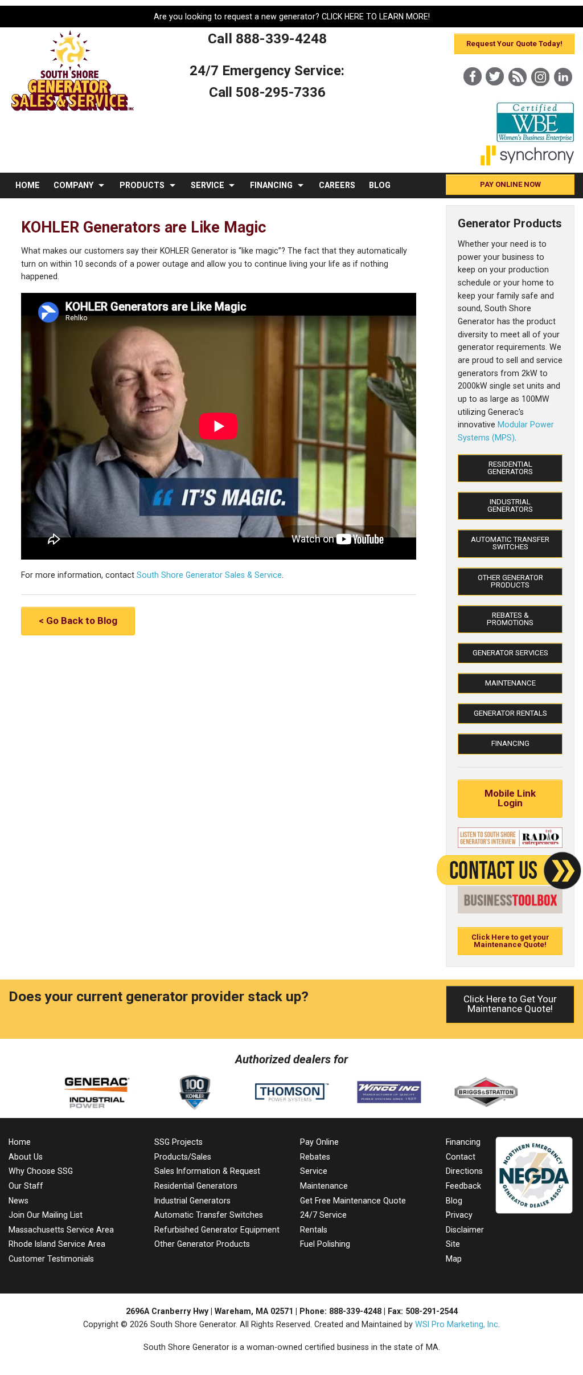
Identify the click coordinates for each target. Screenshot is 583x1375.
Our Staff (26, 1185)
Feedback (463, 1185)
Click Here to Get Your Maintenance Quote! (510, 1003)
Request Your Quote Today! (514, 43)
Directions (464, 1171)
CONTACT (35, 210)
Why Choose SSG (41, 1171)
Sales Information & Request (207, 1171)
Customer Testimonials (51, 1258)
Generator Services (510, 652)
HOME (27, 185)
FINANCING (271, 185)
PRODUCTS (142, 185)
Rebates (315, 1156)
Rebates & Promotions (510, 619)
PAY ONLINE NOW (510, 184)
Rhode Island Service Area (57, 1243)
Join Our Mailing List (46, 1214)
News (18, 1200)
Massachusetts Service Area (61, 1229)
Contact (460, 1156)
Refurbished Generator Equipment (217, 1229)
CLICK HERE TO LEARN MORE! (376, 16)
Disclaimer (465, 1229)
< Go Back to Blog (78, 620)
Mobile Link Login (510, 798)
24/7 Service (323, 1214)
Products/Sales (182, 1156)
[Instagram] (540, 96)
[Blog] (517, 96)
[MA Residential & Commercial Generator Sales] (73, 111)
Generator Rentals (510, 713)
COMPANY (73, 185)
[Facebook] (472, 96)
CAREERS (337, 185)
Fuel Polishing (325, 1243)
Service (313, 1171)
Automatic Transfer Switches (510, 543)
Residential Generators (510, 468)
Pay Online (319, 1141)
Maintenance (510, 683)
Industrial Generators (510, 505)
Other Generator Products (510, 581)
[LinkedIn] (563, 96)
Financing (510, 743)
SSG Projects (178, 1141)
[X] (494, 96)
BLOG (380, 185)
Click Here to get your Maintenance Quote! (510, 941)
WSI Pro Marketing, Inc (456, 1324)
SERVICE (207, 185)
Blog (454, 1200)
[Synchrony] (527, 163)
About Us (26, 1156)
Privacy (459, 1214)
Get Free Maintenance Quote (353, 1200)
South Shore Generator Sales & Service (209, 575)
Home (20, 1141)
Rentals (313, 1229)
